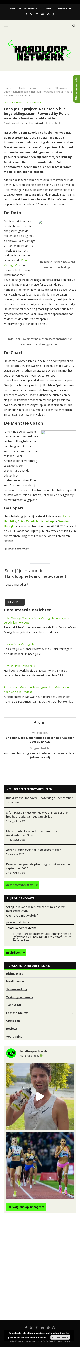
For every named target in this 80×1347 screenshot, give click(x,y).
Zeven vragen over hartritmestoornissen (33, 849)
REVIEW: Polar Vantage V (19, 665)
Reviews (12, 1028)
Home (12, 8)
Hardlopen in (15, 981)
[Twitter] (31, 14)
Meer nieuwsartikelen (19, 884)
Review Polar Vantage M (19, 644)
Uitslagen (13, 1020)
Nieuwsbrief (64, 8)
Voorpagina (14, 1036)
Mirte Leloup (45, 521)
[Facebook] (26, 14)
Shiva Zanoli (26, 521)
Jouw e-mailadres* (18, 922)
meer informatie (38, 1337)
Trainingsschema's (19, 997)
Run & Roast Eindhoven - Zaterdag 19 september (39, 798)
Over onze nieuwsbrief (22, 915)
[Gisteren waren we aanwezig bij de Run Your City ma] (40, 1096)
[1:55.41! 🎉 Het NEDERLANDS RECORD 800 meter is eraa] (40, 1165)
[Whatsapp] (54, 14)
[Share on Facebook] (35, 723)
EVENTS (48, 8)
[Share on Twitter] (38, 723)
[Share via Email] (43, 723)
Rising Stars (14, 973)
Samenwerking (16, 989)
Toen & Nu (13, 1005)
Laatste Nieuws (28, 88)
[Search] (74, 25)
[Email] (42, 14)
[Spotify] (48, 14)
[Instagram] (37, 14)
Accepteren (60, 1337)
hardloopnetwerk (33, 123)
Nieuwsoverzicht (30, 8)
